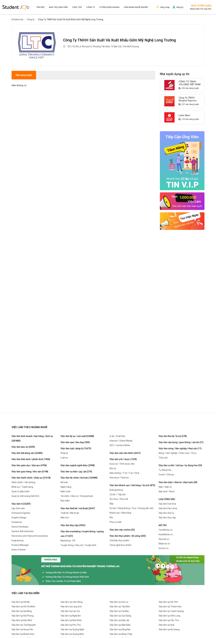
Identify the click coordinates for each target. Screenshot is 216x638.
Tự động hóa (165, 470)
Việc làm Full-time (167, 504)
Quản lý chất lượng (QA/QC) (25, 496)
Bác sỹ (113, 468)
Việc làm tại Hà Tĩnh (168, 602)
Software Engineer (21, 513)
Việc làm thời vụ (166, 513)
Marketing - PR (68, 540)
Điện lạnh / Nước (167, 491)
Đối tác (163, 525)
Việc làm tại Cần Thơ (169, 620)
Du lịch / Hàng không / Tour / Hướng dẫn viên (132, 508)
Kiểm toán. (66, 491)
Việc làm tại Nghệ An (71, 615)
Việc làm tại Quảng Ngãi (72, 629)
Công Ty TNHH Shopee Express (188, 99)
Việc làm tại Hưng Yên (22, 629)
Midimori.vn (164, 543)
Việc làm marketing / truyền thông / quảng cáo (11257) (82, 533)
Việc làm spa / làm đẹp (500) (75, 442)
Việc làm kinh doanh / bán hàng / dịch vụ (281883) (32, 438)
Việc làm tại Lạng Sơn (71, 606)
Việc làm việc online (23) (122, 529)
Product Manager (20, 545)
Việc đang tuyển (23, 75)
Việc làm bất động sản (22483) (27, 453)
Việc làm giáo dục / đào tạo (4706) (29, 465)
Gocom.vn (164, 548)
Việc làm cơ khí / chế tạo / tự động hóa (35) (180, 465)
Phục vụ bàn (116, 522)
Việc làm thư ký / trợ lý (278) (173, 436)
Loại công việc (167, 499)
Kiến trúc (65, 517)
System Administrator (23, 531)
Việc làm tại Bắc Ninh (22, 620)
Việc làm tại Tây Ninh (120, 606)
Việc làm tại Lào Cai (70, 611)
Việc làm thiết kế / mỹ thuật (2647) (78, 508)
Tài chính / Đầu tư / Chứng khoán (77, 496)
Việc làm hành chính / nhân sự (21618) (31, 477)
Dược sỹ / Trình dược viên (122, 464)
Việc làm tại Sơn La (119, 602)
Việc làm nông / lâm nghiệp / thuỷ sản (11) (180, 448)
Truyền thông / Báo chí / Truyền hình (78, 545)
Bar (111, 517)
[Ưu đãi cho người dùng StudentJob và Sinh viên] (108, 570)
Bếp (111, 503)
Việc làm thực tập (167, 517)
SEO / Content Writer (120, 445)
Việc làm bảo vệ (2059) (23, 447)
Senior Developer (20, 526)
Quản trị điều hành (21, 491)
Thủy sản (163, 457)
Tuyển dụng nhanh (109, 7)
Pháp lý (64, 453)
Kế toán (64, 482)
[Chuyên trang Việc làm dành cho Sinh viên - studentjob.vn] (15, 7)
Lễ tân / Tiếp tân (118, 494)
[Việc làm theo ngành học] (182, 220)
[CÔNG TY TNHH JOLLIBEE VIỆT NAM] (169, 84)
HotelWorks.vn (166, 534)
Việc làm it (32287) (21, 504)
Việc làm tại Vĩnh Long (169, 615)
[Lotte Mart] (169, 117)
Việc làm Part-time (168, 508)
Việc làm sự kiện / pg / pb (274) (76, 471)
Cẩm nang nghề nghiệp (136, 7)
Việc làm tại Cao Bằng (120, 615)
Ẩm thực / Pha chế (119, 499)
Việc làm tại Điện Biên (120, 625)
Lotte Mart (184, 115)
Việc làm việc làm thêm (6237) (125, 453)
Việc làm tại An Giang (169, 629)
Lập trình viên (18, 508)
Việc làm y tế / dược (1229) (123, 459)
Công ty (90, 7)
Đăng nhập (165, 7)
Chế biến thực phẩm (119, 540)
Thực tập (77, 7)
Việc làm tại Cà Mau (119, 611)
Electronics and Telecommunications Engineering (30, 538)
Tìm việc (40, 7)
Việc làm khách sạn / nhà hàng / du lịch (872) (132, 485)
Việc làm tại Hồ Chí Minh (23, 606)
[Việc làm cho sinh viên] (182, 200)
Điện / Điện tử (165, 487)
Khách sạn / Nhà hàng (120, 513)
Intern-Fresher (19, 549)
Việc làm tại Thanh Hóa (170, 606)
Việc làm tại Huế (166, 625)
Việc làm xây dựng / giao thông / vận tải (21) (181, 442)
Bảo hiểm (65, 500)
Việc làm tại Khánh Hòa (23, 634)
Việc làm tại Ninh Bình (71, 620)
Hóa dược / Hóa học (119, 477)
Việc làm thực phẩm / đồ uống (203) (128, 536)
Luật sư (64, 457)
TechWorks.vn (166, 530)
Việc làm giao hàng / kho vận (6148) (30, 471)
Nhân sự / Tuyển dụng (22, 487)
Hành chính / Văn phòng (23, 482)
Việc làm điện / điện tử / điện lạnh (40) (178, 482)
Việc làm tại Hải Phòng (23, 615)
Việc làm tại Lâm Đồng (72, 602)
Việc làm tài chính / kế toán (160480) (79, 477)
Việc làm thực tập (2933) (73, 525)
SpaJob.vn (164, 539)
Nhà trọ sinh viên (58, 7)
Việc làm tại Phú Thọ (71, 625)
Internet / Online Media (121, 440)
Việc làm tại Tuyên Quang (171, 611)
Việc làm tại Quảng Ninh (72, 634)
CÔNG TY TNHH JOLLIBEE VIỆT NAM (190, 83)
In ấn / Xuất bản (117, 436)
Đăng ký (179, 7)
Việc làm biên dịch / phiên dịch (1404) (31, 459)
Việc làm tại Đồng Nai (120, 629)
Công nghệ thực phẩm (121, 545)
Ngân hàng (66, 487)
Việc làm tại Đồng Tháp (121, 634)
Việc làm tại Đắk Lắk (119, 620)
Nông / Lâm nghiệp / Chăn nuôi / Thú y (178, 453)
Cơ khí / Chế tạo (166, 474)
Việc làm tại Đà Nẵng (22, 611)
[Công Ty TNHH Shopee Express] (169, 101)
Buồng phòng (116, 490)
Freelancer (17, 522)
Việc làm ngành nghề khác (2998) (78, 465)
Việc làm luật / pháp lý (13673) (76, 448)
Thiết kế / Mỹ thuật (70, 513)
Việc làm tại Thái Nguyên (24, 625)
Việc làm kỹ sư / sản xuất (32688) (77, 436)
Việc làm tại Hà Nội (21, 602)
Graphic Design (19, 517)
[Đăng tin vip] (182, 160)
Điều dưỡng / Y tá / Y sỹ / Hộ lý (124, 473)
